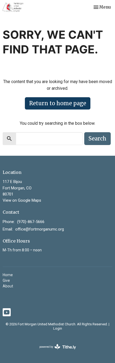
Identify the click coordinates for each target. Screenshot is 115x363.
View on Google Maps (22, 200)
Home (8, 275)
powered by (54, 351)
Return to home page (57, 103)
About (8, 286)
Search (97, 138)
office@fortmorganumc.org (39, 229)
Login (57, 328)
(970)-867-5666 (30, 221)
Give (6, 280)
